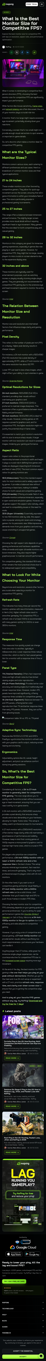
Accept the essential (23, 1351)
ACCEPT (23, 1357)
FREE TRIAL (31, 4)
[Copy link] (34, 52)
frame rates (37, 106)
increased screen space (15, 960)
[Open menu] (42, 4)
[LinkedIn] (27, 52)
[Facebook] (22, 52)
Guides (6, 12)
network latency (12, 109)
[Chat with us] (41, 1356)
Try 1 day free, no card (14, 1281)
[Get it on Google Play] (32, 1254)
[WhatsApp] (11, 52)
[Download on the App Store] (14, 1254)
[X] (17, 52)
